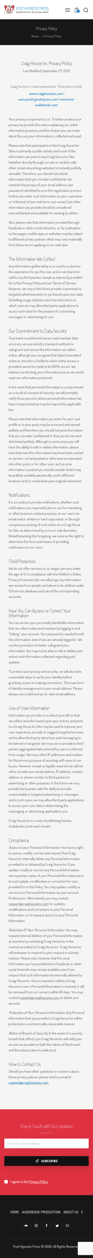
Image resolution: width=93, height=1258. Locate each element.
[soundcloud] (25, 1225)
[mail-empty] (67, 1225)
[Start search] (86, 10)
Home (35, 36)
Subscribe (49, 1161)
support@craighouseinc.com (28, 1082)
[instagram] (36, 1225)
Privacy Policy (38, 1182)
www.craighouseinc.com (46, 93)
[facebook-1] (46, 1225)
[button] (67, 9)
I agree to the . (29, 1182)
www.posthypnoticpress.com (38, 99)
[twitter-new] (57, 1225)
